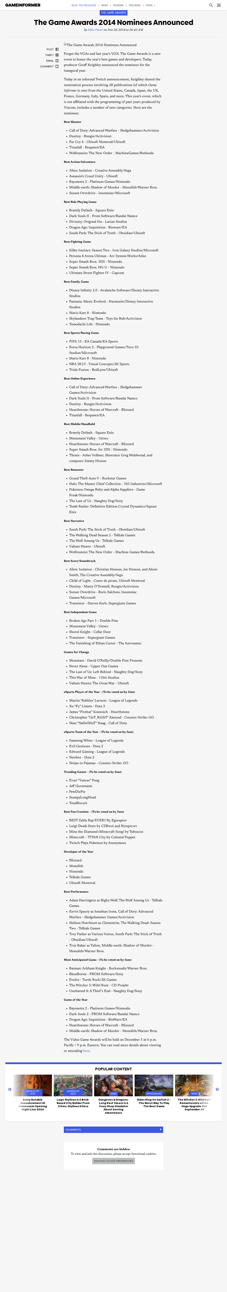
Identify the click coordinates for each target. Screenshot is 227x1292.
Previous (10, 1089)
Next (217, 1089)
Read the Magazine (84, 5)
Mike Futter (95, 30)
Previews (135, 5)
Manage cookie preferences (113, 1161)
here (86, 1051)
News (104, 5)
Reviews (118, 5)
